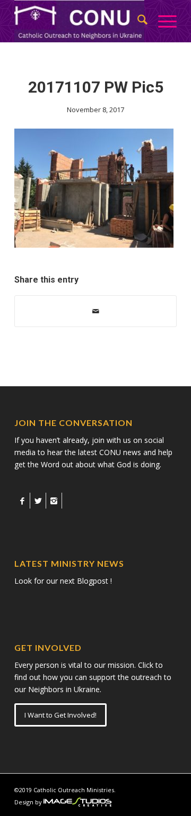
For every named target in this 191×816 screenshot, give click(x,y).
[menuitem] (137, 21)
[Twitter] (38, 501)
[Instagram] (54, 501)
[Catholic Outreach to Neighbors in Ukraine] (79, 21)
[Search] (137, 21)
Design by (28, 802)
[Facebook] (22, 501)
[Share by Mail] (95, 311)
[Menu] (162, 21)
